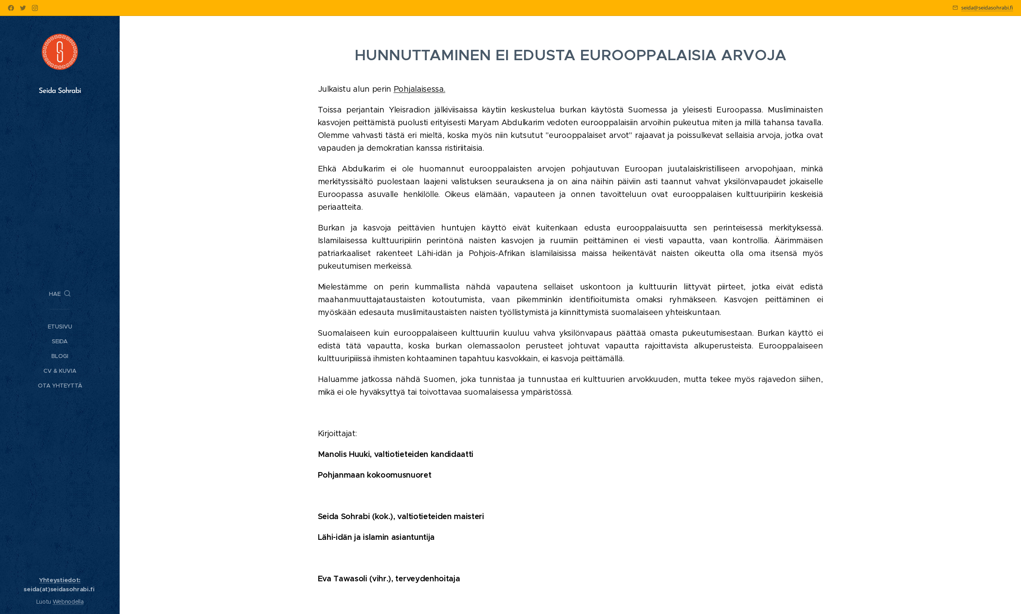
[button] (60, 293)
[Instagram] (35, 8)
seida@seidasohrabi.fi (987, 7)
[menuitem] (59, 326)
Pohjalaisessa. (419, 89)
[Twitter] (23, 8)
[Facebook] (11, 8)
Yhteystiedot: (60, 580)
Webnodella (68, 601)
